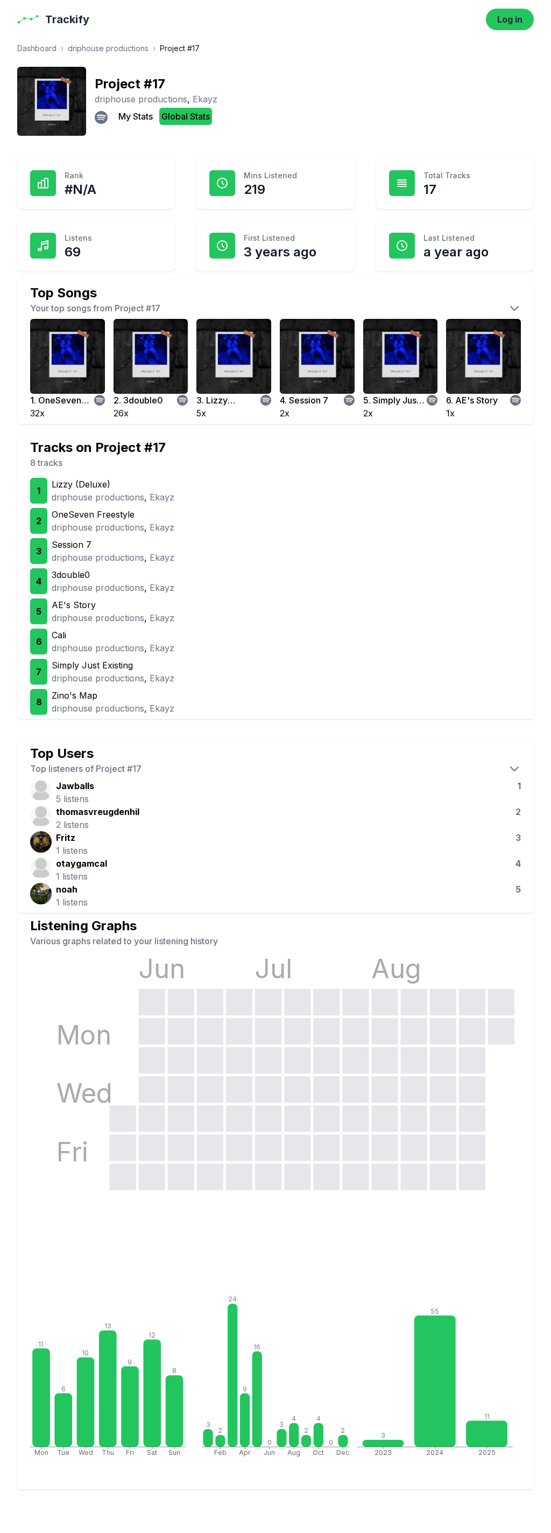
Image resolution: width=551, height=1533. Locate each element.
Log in (509, 19)
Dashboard (36, 48)
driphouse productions (108, 48)
